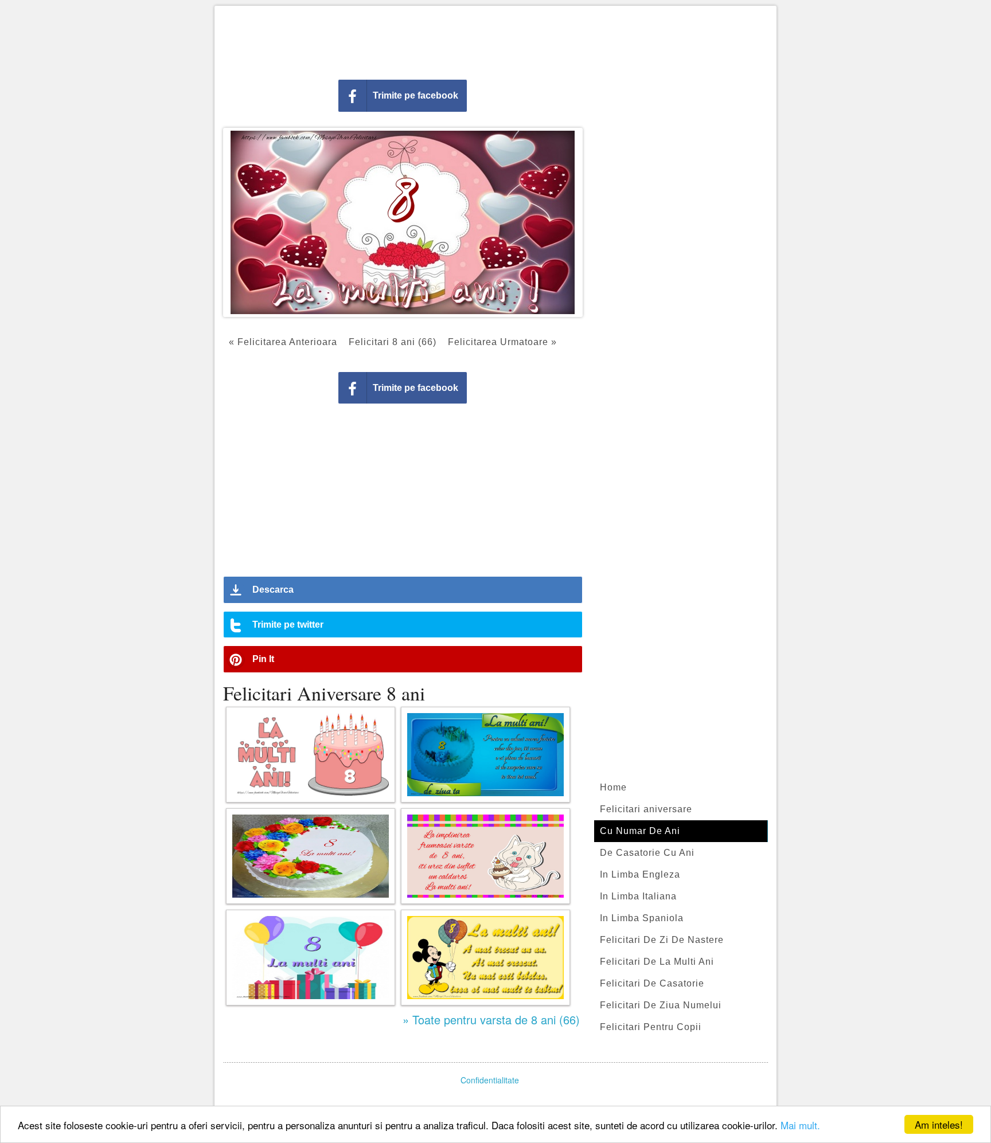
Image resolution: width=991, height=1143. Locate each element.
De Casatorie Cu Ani (647, 853)
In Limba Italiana (638, 896)
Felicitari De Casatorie (652, 983)
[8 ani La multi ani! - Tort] (310, 856)
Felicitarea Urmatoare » (502, 342)
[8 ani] (310, 957)
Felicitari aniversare (646, 809)
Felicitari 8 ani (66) (392, 342)
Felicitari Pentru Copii (650, 1027)
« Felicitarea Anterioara (283, 342)
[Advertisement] (495, 40)
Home (613, 787)
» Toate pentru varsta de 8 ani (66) (491, 1019)
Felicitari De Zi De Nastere (662, 940)
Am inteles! (939, 1124)
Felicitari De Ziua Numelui (660, 1005)
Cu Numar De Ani (640, 831)
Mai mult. (800, 1125)
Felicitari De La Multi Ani (657, 961)
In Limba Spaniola (642, 918)
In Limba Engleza (640, 874)
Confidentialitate (490, 1080)
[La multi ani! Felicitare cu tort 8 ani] (310, 754)
